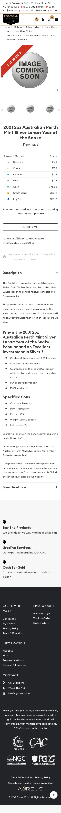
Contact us (9, 618)
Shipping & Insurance (14, 665)
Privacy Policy (10, 628)
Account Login (41, 613)
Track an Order (41, 618)
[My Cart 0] (49, 19)
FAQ (5, 655)
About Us (8, 650)
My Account (10, 623)
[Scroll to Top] (53, 794)
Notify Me (30, 227)
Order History (41, 623)
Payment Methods (13, 660)
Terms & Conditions (14, 633)
